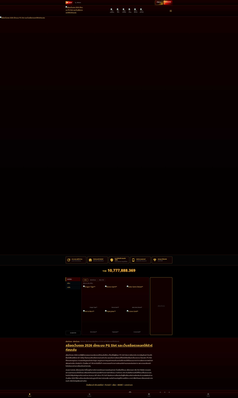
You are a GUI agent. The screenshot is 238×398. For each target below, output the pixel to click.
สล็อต (68, 283)
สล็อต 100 (101, 280)
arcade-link (73, 333)
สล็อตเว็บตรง (93, 280)
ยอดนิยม (69, 279)
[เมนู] (170, 11)
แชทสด (70, 2)
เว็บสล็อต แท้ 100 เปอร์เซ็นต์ (94, 385)
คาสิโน (68, 287)
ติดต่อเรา (79, 2)
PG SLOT (108, 385)
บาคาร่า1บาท (129, 385)
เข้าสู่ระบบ (159, 2)
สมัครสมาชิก (168, 2)
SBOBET (120, 385)
